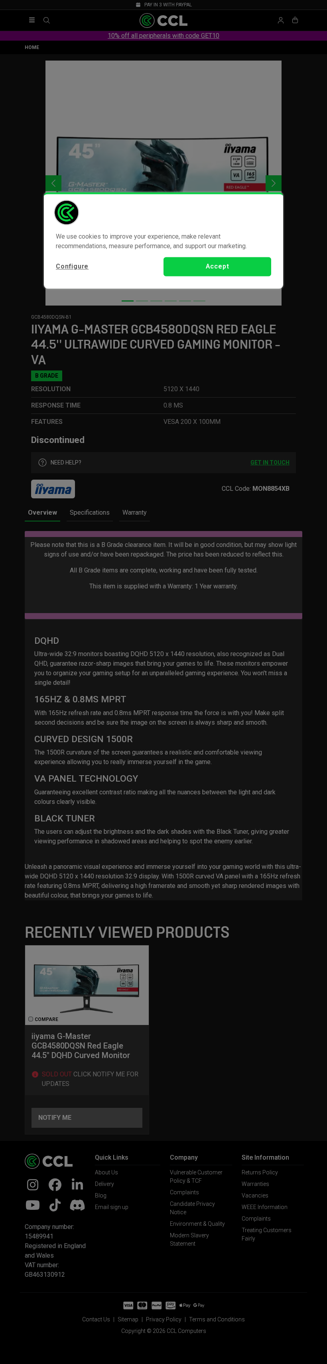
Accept (217, 266)
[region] (163, 240)
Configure (72, 266)
